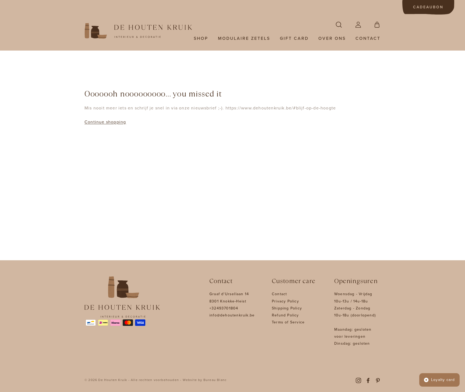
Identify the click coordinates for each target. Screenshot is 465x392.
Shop (201, 38)
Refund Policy (285, 315)
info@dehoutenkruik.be (232, 315)
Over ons (332, 38)
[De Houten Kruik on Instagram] (358, 380)
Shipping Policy (287, 308)
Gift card (294, 38)
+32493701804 (223, 308)
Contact (368, 38)
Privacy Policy (285, 301)
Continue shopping (105, 122)
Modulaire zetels (244, 38)
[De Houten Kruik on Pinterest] (378, 380)
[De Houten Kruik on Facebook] (368, 380)
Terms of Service (288, 322)
